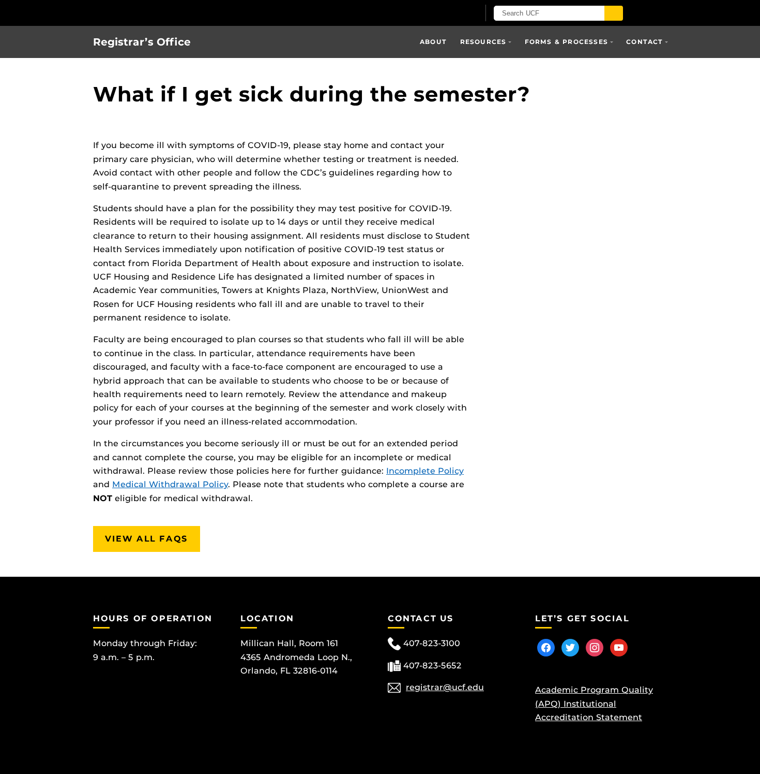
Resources (483, 42)
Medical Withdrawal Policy (170, 484)
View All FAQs (146, 539)
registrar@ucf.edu (445, 687)
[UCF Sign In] (446, 13)
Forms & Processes (566, 42)
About (433, 42)
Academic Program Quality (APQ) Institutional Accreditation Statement (594, 703)
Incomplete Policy (425, 471)
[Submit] (613, 13)
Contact (644, 42)
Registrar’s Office (142, 42)
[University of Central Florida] (213, 13)
